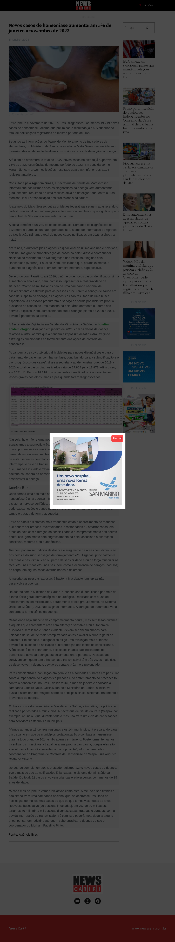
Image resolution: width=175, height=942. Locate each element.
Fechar (117, 438)
